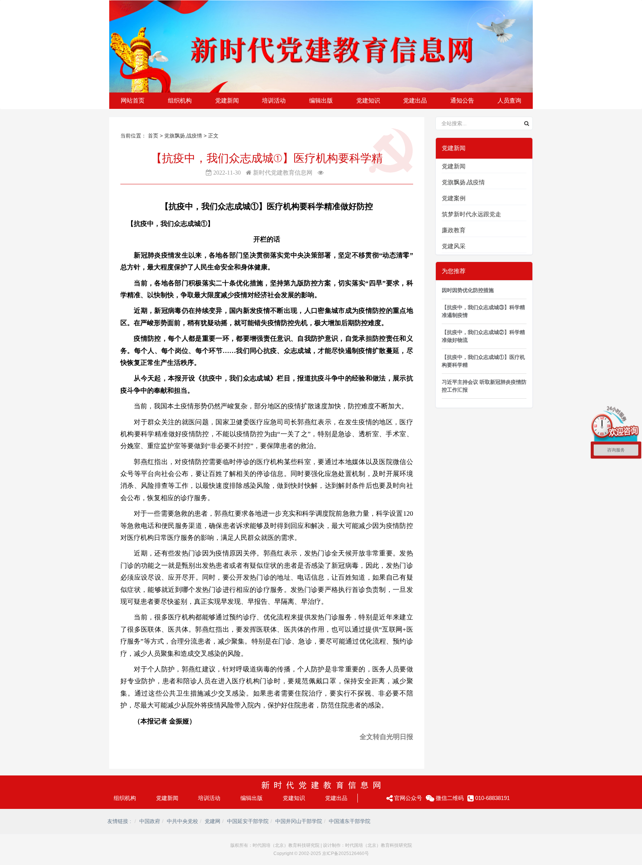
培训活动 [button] (274, 100)
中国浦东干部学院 (349, 821)
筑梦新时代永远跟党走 (471, 214)
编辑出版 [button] (321, 100)
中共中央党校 (182, 821)
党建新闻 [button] (227, 100)
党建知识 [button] (368, 100)
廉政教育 (454, 230)
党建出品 (336, 798)
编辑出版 (251, 798)
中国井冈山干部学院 (298, 821)
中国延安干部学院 (248, 821)
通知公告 (462, 100)
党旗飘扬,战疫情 (184, 136)
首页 (153, 136)
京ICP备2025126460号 (345, 853)
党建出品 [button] (415, 100)
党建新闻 (454, 166)
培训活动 (209, 798)
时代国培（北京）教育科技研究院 (286, 845)
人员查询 (509, 100)
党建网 (212, 821)
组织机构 (125, 798)
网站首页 (133, 100)
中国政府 (149, 821)
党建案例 (454, 198)
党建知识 (294, 798)
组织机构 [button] (180, 100)
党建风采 (454, 246)
